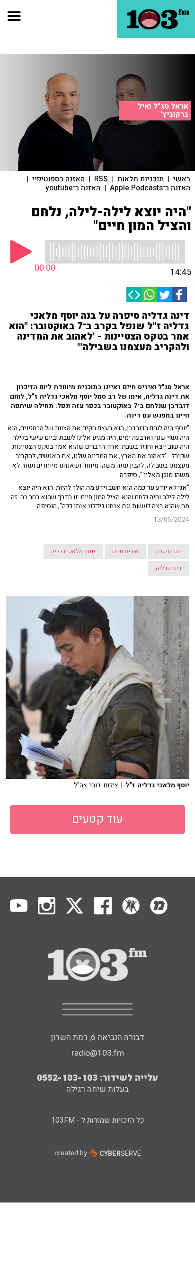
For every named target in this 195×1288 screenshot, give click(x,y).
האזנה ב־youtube (72, 188)
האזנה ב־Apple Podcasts (150, 188)
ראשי (181, 179)
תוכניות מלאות (140, 179)
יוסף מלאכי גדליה (73, 551)
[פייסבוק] (179, 294)
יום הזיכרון (169, 551)
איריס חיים (125, 551)
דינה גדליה (169, 568)
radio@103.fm (97, 1053)
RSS (101, 179)
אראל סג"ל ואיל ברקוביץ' (163, 110)
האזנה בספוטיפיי (58, 179)
